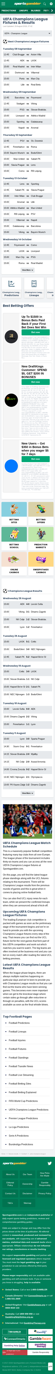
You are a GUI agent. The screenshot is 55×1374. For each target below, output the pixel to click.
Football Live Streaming (21, 1075)
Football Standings (18, 1057)
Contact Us (10, 1193)
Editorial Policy (10, 1183)
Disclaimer (27, 1193)
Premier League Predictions (23, 1118)
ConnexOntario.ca (37, 1295)
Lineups (23, 10)
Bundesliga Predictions (21, 1144)
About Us (10, 1174)
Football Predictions (19, 1023)
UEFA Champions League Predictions (28, 1109)
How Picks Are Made (45, 1174)
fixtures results (13, 1154)
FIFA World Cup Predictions (23, 1101)
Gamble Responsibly (44, 1183)
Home (3, 1154)
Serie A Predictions (19, 1135)
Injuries (35, 10)
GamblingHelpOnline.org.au (19, 1317)
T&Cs (10, 1203)
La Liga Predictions (19, 1127)
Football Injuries (17, 1040)
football (24, 1154)
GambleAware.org (36, 1305)
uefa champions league (38, 1154)
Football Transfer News (21, 1066)
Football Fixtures (17, 1049)
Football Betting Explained (22, 1092)
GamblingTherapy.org (34, 1323)
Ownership (27, 1184)
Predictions (9, 10)
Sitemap (27, 1203)
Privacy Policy (44, 1193)
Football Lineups (17, 1031)
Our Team (27, 1174)
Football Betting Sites (20, 1083)
